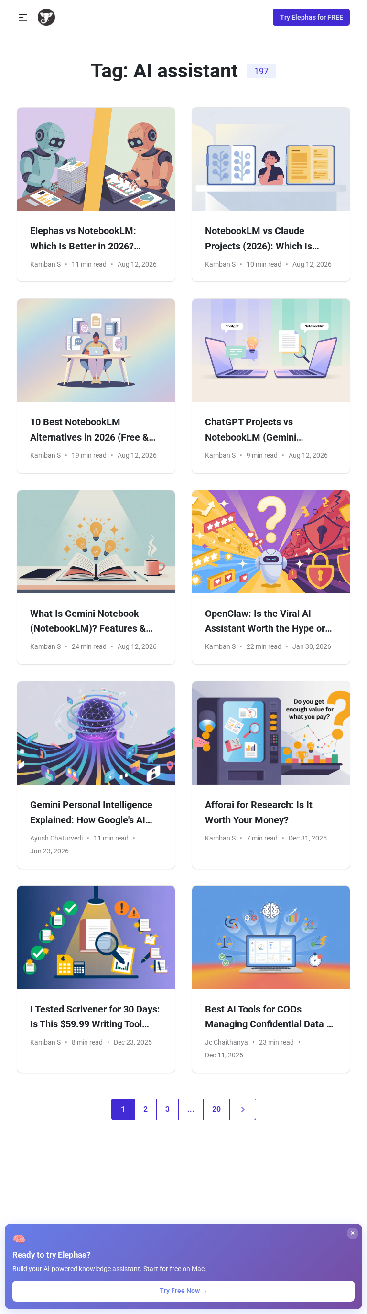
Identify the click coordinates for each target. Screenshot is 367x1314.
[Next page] (242, 1109)
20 (216, 1109)
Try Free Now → (184, 1290)
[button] (23, 17)
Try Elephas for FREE (311, 17)
